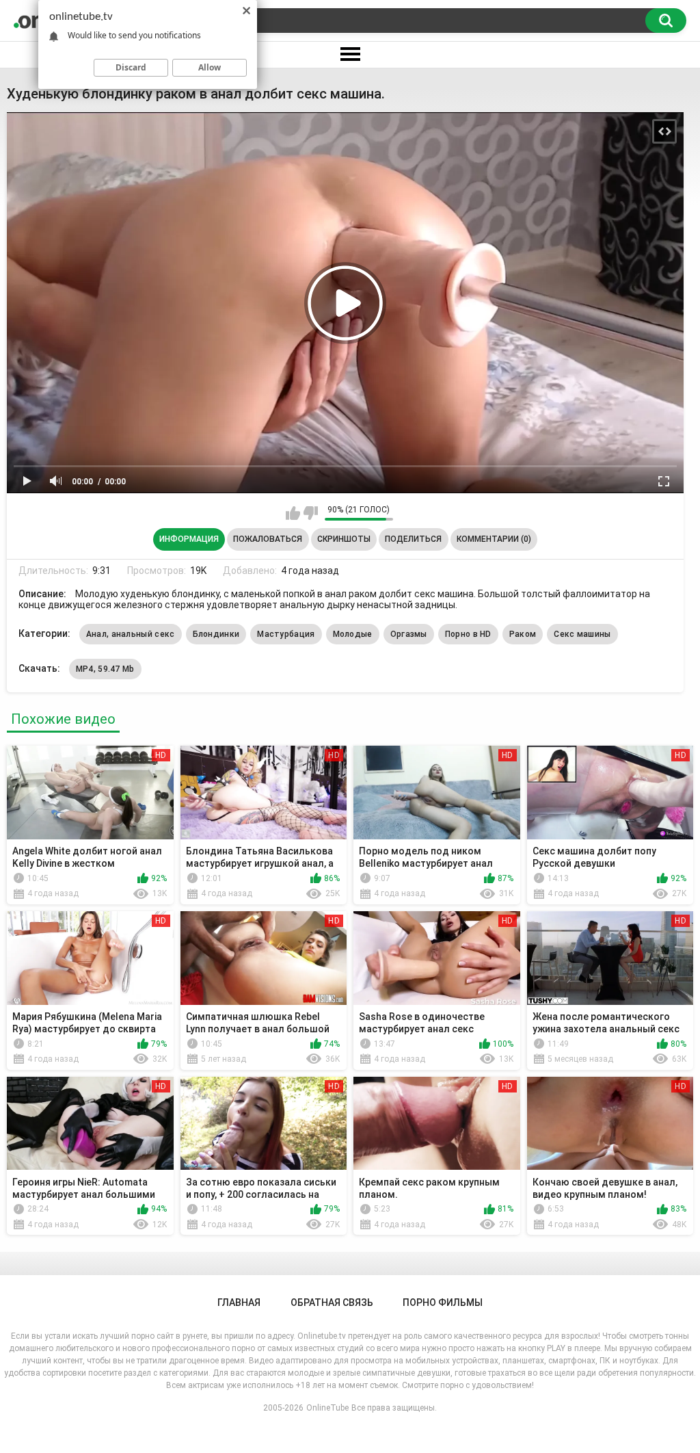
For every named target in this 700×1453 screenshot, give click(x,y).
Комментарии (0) (494, 539)
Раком (523, 634)
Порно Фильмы (443, 1302)
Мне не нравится (311, 513)
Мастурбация (285, 634)
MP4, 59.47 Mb (105, 669)
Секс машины (582, 634)
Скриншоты (344, 539)
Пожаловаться (267, 539)
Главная (238, 1302)
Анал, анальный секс (130, 634)
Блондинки (216, 634)
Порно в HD (468, 634)
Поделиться (413, 539)
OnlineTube (327, 1408)
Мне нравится (293, 513)
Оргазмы (408, 634)
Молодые (353, 634)
